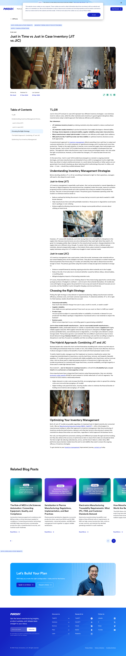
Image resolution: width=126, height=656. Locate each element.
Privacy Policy (87, 10)
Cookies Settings (111, 647)
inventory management (76, 142)
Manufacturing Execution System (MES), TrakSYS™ (76, 426)
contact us (97, 447)
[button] (20, 8)
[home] (8, 9)
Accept (94, 14)
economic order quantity (58, 375)
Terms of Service (99, 647)
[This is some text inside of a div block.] (104, 94)
